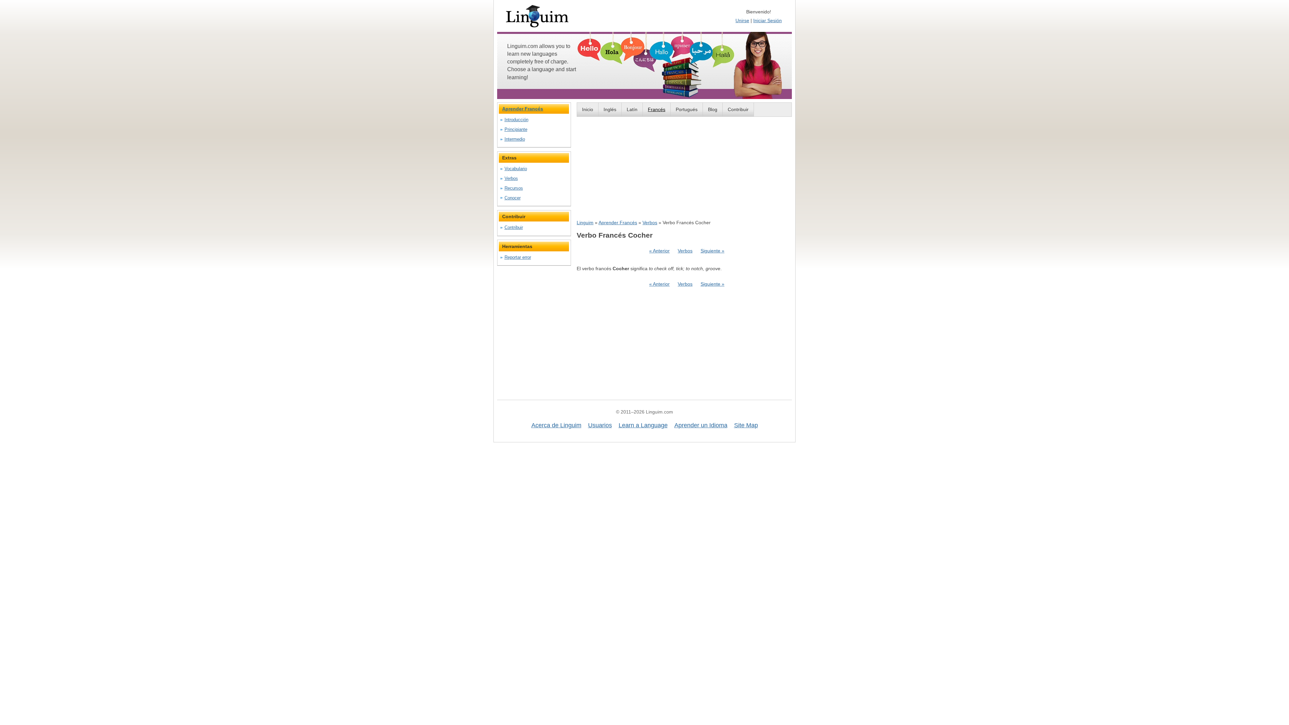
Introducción (516, 119)
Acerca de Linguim (556, 425)
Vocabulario (516, 168)
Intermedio (515, 139)
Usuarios (600, 425)
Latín (632, 109)
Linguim (585, 222)
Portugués (687, 109)
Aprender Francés (618, 222)
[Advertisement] (684, 168)
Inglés (610, 109)
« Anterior (659, 250)
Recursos (514, 188)
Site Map (746, 425)
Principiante (516, 129)
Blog (712, 109)
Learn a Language (643, 425)
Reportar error (518, 257)
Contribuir (738, 109)
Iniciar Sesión (767, 20)
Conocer (513, 197)
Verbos (649, 222)
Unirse (742, 20)
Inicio (587, 109)
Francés (656, 109)
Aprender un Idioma (700, 425)
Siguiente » (712, 250)
